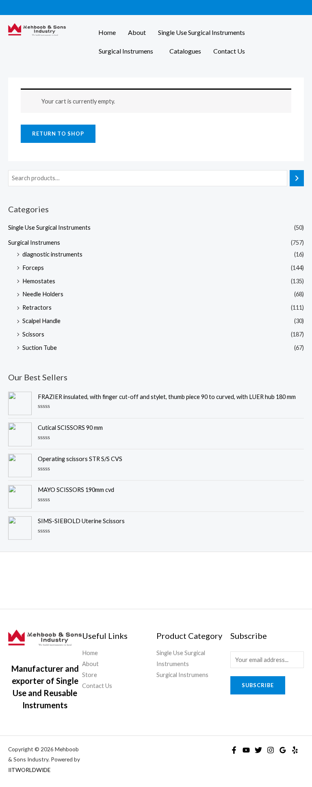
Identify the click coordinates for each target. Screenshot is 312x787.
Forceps (33, 267)
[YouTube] (246, 750)
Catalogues (185, 51)
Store (89, 674)
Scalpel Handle (41, 320)
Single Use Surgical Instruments (201, 32)
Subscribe (258, 685)
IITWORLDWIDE (29, 769)
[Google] (282, 750)
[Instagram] (270, 750)
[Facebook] (234, 750)
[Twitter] (258, 750)
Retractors (37, 307)
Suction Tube (39, 347)
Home (107, 32)
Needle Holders (42, 294)
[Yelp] (295, 750)
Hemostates (38, 281)
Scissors (33, 334)
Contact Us (229, 51)
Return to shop (58, 133)
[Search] (297, 178)
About (137, 32)
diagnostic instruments (52, 254)
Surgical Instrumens (126, 51)
